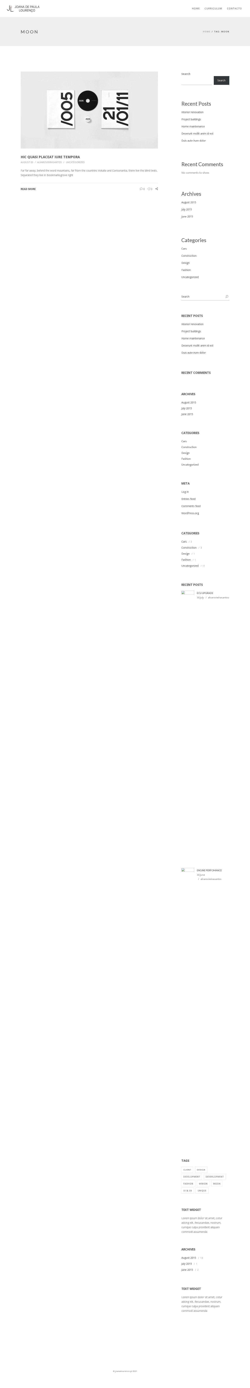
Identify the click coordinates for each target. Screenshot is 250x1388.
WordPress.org (190, 513)
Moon (217, 1183)
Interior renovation (192, 112)
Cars (184, 248)
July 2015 (186, 209)
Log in (185, 491)
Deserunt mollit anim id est (197, 133)
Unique (202, 1190)
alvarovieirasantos (49, 162)
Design (185, 263)
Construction (189, 255)
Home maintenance (193, 126)
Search (185, 74)
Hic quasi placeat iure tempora (50, 157)
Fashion (186, 270)
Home (206, 31)
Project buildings (191, 119)
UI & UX (187, 1190)
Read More (28, 189)
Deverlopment (215, 1176)
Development (191, 1176)
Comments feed (191, 506)
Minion (203, 1183)
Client (187, 1169)
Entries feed (188, 499)
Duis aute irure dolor (193, 140)
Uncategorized (75, 162)
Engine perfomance (209, 870)
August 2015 (188, 202)
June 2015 (187, 216)
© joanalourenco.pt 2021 (125, 1371)
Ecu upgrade (205, 593)
